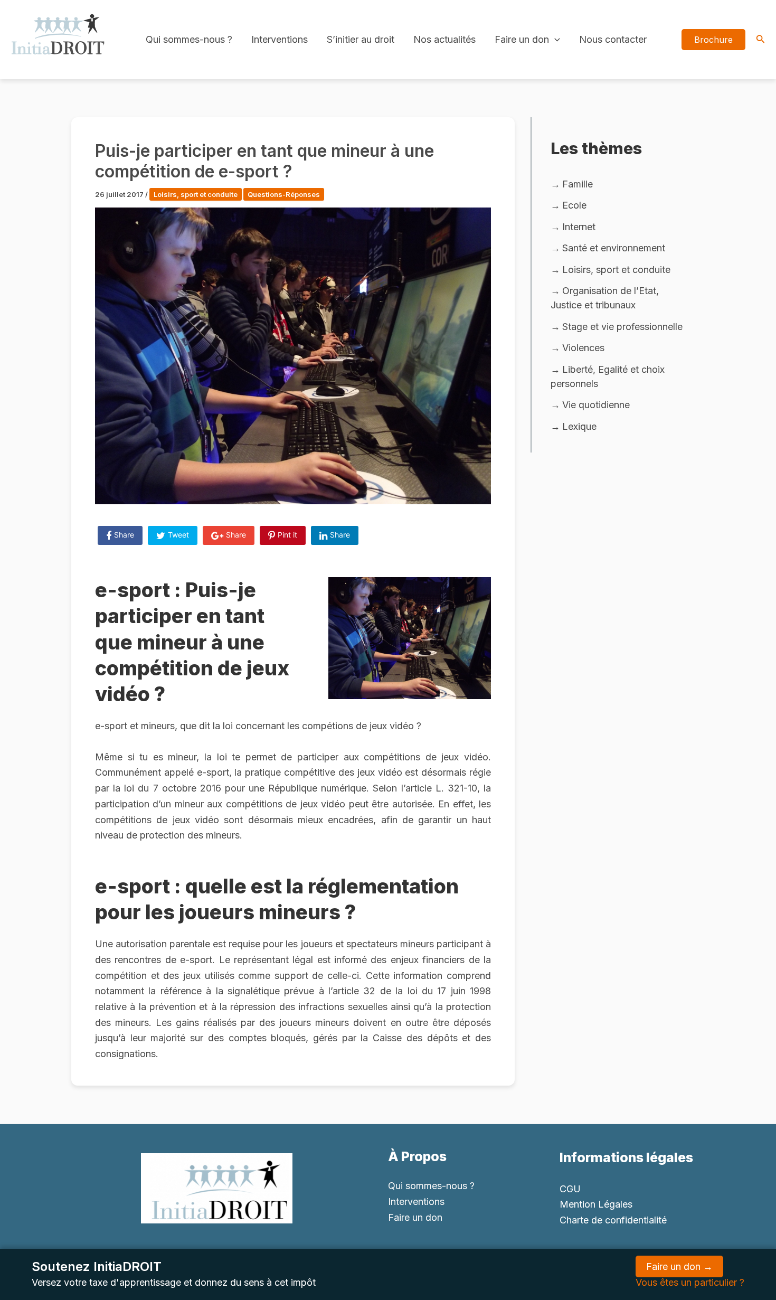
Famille (577, 184)
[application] (554, 39)
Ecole (574, 205)
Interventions (279, 39)
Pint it (287, 534)
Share (124, 534)
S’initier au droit (360, 39)
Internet (578, 226)
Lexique (579, 426)
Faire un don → (679, 1266)
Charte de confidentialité (613, 1220)
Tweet (178, 534)
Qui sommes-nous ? (189, 39)
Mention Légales (596, 1204)
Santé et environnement (613, 247)
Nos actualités (444, 39)
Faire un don (522, 39)
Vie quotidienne (596, 404)
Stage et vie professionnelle (622, 326)
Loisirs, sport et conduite (196, 194)
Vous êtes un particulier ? (690, 1282)
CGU (570, 1188)
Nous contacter (613, 39)
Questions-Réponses (284, 194)
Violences (583, 347)
